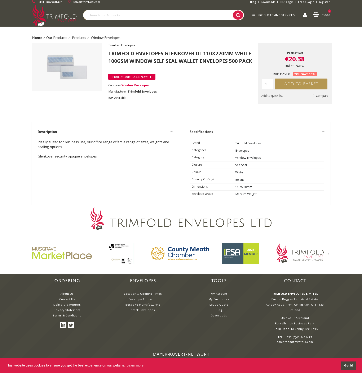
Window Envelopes (105, 37)
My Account (219, 294)
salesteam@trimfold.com (295, 342)
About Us (67, 294)
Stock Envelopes (143, 310)
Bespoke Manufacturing (142, 304)
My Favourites (219, 299)
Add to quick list (272, 96)
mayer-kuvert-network (181, 354)
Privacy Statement (67, 310)
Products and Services (276, 15)
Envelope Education (143, 299)
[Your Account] (305, 15)
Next (328, 253)
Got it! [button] (348, 365)
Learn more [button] (135, 365)
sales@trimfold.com (86, 2)
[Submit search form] (238, 15)
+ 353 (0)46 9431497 (49, 2)
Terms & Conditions (67, 315)
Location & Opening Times (143, 294)
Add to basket (301, 84)
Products (79, 37)
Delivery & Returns (67, 304)
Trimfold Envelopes (121, 45)
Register (324, 2)
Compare (322, 96)
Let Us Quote (218, 304)
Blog (253, 2)
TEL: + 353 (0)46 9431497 (295, 337)
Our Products (56, 37)
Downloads (267, 2)
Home (37, 37)
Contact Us (67, 299)
